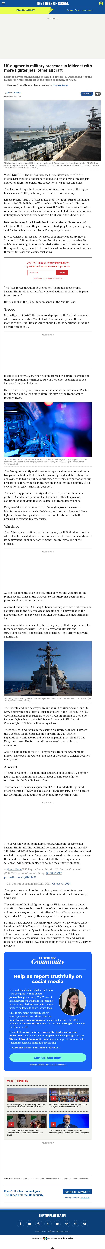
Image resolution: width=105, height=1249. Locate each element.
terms (59, 278)
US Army (64, 1179)
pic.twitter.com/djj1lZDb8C (20, 877)
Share (88, 94)
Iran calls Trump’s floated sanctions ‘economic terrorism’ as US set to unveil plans (25, 1132)
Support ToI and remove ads (79, 10)
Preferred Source (60, 85)
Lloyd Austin (83, 1179)
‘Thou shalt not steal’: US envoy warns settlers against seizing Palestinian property (69, 1131)
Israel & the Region (21, 1179)
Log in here (85, 1197)
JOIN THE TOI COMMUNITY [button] (77, 1192)
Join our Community (25, 10)
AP (7, 93)
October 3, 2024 (61, 883)
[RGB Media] (47, 1238)
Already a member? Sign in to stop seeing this (48, 1064)
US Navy (73, 1179)
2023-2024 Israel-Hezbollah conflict (45, 1179)
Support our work (48, 1058)
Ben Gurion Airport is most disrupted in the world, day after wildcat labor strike (68, 1105)
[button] (101, 3)
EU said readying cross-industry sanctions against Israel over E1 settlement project (26, 1105)
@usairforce (14, 869)
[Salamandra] (67, 1238)
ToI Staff (16, 93)
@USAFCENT (54, 873)
